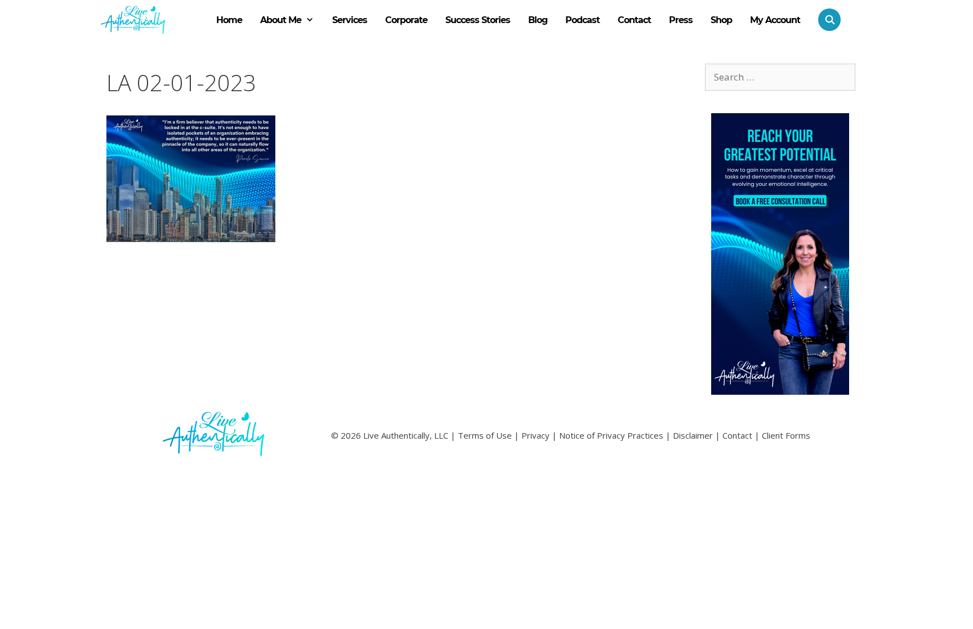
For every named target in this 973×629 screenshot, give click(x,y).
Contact (634, 20)
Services (349, 20)
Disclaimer (693, 435)
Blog (537, 20)
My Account (775, 20)
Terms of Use (485, 435)
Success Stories (477, 20)
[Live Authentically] (133, 19)
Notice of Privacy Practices (611, 435)
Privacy (535, 435)
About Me (280, 20)
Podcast (582, 20)
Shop (721, 20)
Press (681, 20)
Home (229, 20)
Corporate (406, 20)
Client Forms (786, 435)
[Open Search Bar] (825, 19)
